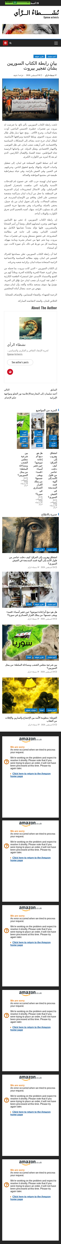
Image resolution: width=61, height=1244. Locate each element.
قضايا (39, 445)
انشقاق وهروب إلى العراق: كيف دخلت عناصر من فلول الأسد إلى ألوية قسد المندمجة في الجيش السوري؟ (52, 475)
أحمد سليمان (52, 56)
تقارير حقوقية (39, 56)
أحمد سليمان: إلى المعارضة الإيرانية (43, 393)
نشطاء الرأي (49, 75)
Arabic (9, 2)
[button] (56, 43)
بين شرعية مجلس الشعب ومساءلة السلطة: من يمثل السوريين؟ (23, 464)
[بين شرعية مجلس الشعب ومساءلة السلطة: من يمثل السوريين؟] (30, 643)
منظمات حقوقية (31, 710)
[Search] (10, 43)
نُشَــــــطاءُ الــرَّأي (36, 12)
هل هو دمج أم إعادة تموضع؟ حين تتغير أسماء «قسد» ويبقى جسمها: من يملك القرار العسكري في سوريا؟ (37, 473)
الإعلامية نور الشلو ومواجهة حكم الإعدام (17, 393)
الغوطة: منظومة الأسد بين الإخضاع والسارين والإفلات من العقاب (31, 719)
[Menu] (56, 43)
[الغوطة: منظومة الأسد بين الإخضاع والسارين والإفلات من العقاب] (30, 695)
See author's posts (20, 362)
